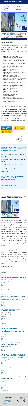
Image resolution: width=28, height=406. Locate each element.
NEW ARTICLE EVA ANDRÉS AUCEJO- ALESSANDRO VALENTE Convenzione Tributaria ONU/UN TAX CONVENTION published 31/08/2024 (13, 149)
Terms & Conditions (7, 400)
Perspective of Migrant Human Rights (10, 367)
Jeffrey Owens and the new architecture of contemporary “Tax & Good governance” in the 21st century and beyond (13, 296)
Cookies (5, 403)
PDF (4, 285)
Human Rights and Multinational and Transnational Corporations (10, 310)
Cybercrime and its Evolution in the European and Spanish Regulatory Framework (13, 343)
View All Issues (4, 390)
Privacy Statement (7, 401)
